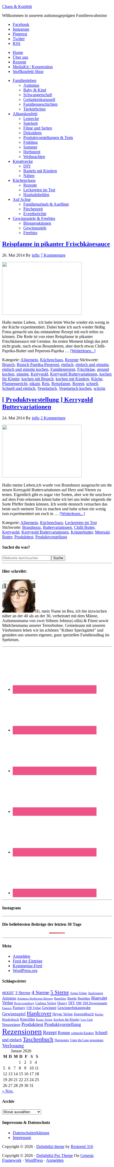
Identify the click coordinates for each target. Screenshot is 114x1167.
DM (79, 1003)
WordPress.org (25, 970)
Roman (64, 1032)
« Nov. (8, 1091)
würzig (99, 388)
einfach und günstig (92, 364)
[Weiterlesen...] (82, 351)
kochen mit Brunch (37, 379)
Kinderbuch (10, 1019)
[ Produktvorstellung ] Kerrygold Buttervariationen (47, 403)
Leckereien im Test (81, 522)
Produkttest (23, 537)
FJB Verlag (34, 1008)
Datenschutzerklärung (31, 1133)
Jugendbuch (84, 1014)
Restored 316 (82, 1146)
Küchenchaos (51, 360)
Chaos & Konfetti (17, 6)
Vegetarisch (47, 388)
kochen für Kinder (67, 1019)
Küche (96, 379)
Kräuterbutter (82, 532)
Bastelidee (60, 998)
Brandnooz (31, 527)
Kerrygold (39, 374)
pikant (34, 383)
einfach (67, 364)
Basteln (72, 998)
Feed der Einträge (27, 961)
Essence (7, 1007)
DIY (71, 1003)
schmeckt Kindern (82, 1033)
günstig (22, 374)
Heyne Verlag (62, 1014)
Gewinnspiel (14, 1013)
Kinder (99, 1014)
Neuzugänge (11, 1024)
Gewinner (49, 1008)
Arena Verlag (78, 993)
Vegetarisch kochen (75, 388)
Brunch (8, 364)
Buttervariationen (57, 527)
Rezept (78, 383)
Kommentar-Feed (27, 966)
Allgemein (29, 360)
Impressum (22, 1137)
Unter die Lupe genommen (86, 1040)
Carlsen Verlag (45, 1003)
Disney (62, 1003)
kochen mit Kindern (72, 379)
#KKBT (8, 993)
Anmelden (21, 956)
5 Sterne (59, 992)
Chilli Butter (84, 527)
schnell (92, 383)
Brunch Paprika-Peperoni (38, 364)
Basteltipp (84, 998)
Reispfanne (60, 383)
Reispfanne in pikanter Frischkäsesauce (56, 243)
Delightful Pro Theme (54, 1155)
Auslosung (95, 993)
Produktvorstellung (51, 537)
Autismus (9, 998)
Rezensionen (22, 1031)
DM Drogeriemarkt (95, 1003)
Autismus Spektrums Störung (35, 998)
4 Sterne (40, 992)
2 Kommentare (53, 418)
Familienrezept (62, 369)
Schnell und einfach (18, 388)
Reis (45, 383)
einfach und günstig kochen (25, 369)
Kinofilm (27, 1019)
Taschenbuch (38, 1039)
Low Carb (87, 1019)
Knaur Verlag (44, 1019)
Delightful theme (50, 1146)
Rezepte (71, 360)
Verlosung (13, 1045)
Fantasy (19, 1007)
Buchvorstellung (24, 1003)
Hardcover (39, 1013)
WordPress (34, 1160)
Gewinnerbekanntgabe (74, 1008)
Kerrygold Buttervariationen (73, 374)
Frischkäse (86, 369)
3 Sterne (22, 992)
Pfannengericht (14, 383)
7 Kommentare (53, 255)
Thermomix (61, 1040)
